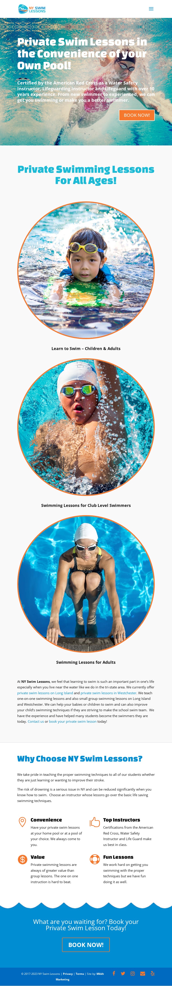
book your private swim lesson (73, 721)
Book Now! (85, 945)
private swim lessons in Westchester (108, 693)
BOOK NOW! (137, 115)
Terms (80, 974)
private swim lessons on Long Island (45, 693)
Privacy (68, 974)
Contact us (36, 721)
